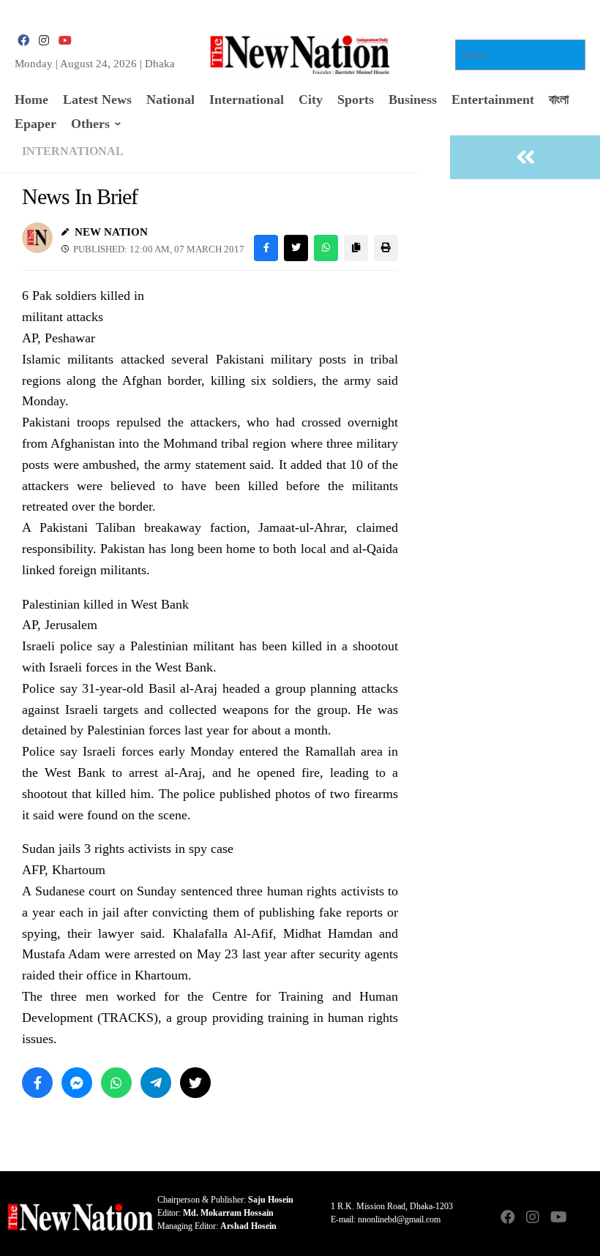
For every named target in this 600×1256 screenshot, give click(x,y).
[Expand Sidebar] (525, 157)
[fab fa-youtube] (64, 40)
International (73, 151)
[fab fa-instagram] (44, 40)
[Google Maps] (582, 1218)
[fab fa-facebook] (23, 40)
